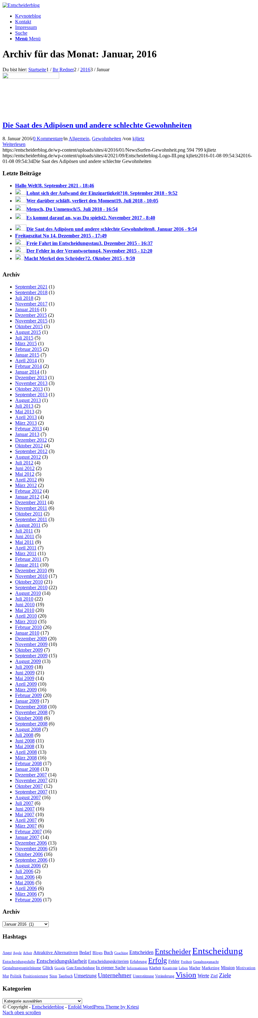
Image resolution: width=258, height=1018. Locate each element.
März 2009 (26, 689)
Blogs (98, 953)
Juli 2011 (24, 530)
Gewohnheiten (106, 138)
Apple (17, 953)
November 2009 (31, 644)
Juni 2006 (25, 877)
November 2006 (31, 848)
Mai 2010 (24, 610)
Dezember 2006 (31, 843)
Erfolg (157, 960)
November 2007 (31, 780)
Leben (183, 968)
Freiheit (186, 961)
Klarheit (155, 968)
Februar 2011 (28, 559)
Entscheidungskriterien (108, 961)
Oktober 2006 (29, 854)
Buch (108, 952)
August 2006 (28, 865)
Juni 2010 (25, 604)
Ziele (225, 975)
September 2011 (31, 519)
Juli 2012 (24, 462)
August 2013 (28, 400)
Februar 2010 (28, 627)
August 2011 (28, 525)
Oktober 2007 (29, 786)
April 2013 (26, 417)
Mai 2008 (24, 746)
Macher (194, 968)
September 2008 (31, 723)
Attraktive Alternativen (55, 952)
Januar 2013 (27, 434)
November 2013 (31, 383)
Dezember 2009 (31, 638)
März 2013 (26, 423)
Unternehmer (115, 975)
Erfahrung (138, 961)
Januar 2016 (27, 309)
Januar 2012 (27, 496)
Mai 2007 (24, 814)
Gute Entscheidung (80, 968)
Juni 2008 (25, 740)
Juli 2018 (24, 298)
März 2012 (26, 485)
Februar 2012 (28, 491)
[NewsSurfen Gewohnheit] (31, 77)
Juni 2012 (25, 468)
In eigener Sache (111, 967)
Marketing (211, 967)
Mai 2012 (24, 474)
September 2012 (31, 451)
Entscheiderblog (48, 1006)
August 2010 (28, 593)
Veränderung (164, 976)
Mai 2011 (24, 542)
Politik (16, 976)
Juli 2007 (24, 803)
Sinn (53, 976)
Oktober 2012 (29, 445)
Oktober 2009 (29, 650)
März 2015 (26, 343)
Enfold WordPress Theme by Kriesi (103, 1006)
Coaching (121, 953)
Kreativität (169, 968)
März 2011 (25, 553)
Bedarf (85, 952)
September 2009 (31, 655)
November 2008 (31, 712)
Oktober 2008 (29, 718)
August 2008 (28, 729)
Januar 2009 (27, 701)
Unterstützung (143, 976)
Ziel (214, 976)
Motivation (245, 967)
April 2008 (26, 752)
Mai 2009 (24, 678)
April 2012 (26, 479)
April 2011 (25, 547)
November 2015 (31, 320)
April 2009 (26, 684)
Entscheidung (217, 951)
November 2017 (31, 303)
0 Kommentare (48, 138)
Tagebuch (66, 976)
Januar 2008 (27, 769)
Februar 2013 (28, 428)
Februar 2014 (28, 366)
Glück (47, 967)
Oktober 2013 (29, 389)
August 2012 (28, 457)
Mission (228, 967)
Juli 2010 (24, 599)
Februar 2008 (28, 763)
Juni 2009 (25, 672)
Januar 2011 (27, 564)
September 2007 (31, 791)
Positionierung (35, 976)
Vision (186, 974)
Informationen (137, 968)
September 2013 (31, 394)
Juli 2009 (24, 667)
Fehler (174, 961)
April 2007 (26, 820)
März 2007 (26, 826)
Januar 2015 (27, 355)
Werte (203, 976)
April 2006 (26, 888)
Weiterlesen (14, 144)
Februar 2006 (28, 899)
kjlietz (138, 138)
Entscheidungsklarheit (61, 961)
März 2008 (26, 757)
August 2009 (28, 661)
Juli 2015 (24, 337)
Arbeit (27, 953)
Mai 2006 (24, 882)
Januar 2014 (27, 372)
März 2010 (26, 621)
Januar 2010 (27, 633)
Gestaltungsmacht (206, 961)
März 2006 (26, 894)
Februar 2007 (28, 831)
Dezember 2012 (31, 440)
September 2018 (31, 292)
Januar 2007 (27, 837)
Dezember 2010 (31, 570)
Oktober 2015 (29, 326)
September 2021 (31, 286)
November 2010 (31, 576)
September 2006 (31, 860)
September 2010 (31, 587)
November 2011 (31, 508)
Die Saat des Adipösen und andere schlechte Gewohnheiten (97, 125)
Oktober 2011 (28, 513)
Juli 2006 (24, 871)
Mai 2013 (24, 411)
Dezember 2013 (31, 377)
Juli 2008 (24, 735)
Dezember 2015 (31, 315)
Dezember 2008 (31, 706)
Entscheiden (141, 952)
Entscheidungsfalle (19, 961)
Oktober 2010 (29, 582)
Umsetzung (85, 976)
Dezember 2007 (31, 774)
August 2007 (28, 797)
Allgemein (79, 138)
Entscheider (173, 951)
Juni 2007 (25, 808)
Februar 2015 (28, 349)
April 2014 (26, 360)
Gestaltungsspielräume (22, 968)
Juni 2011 (24, 536)
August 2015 (28, 332)
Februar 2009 (28, 695)
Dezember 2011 (31, 502)
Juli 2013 (24, 406)
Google (59, 968)
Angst (7, 953)
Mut (6, 976)
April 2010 (26, 616)
